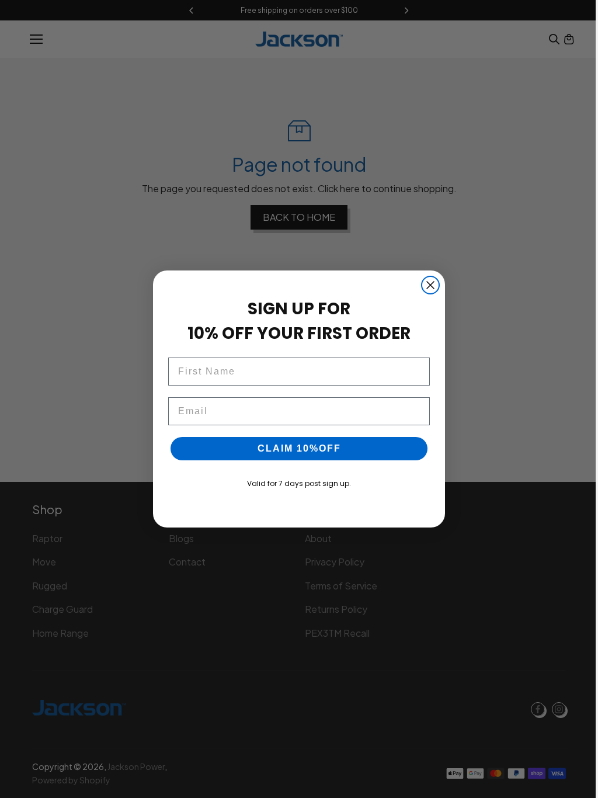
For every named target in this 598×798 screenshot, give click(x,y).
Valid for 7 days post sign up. (299, 483)
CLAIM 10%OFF (299, 448)
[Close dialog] (430, 285)
